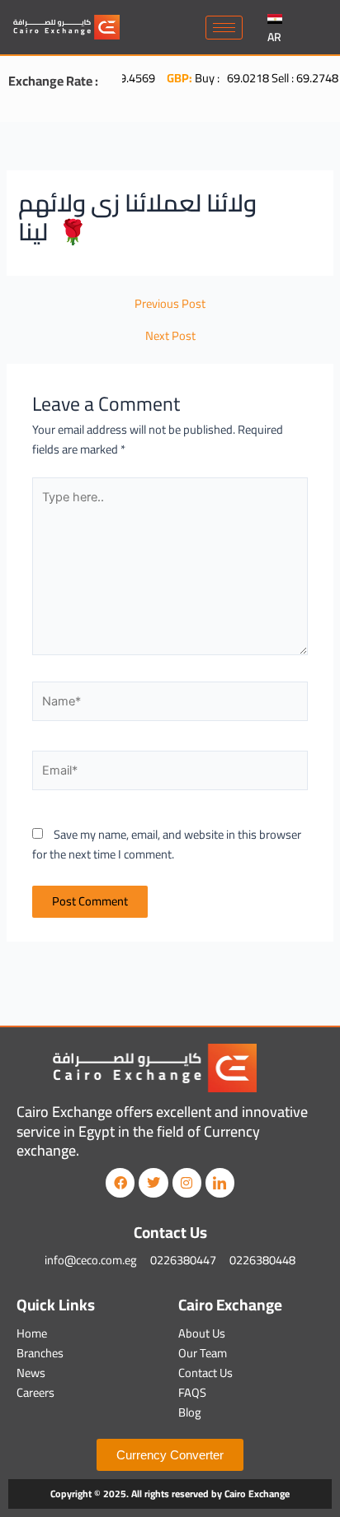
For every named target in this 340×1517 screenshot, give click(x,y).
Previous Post (170, 304)
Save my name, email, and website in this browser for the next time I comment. (166, 844)
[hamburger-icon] (224, 28)
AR (274, 37)
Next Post (170, 336)
